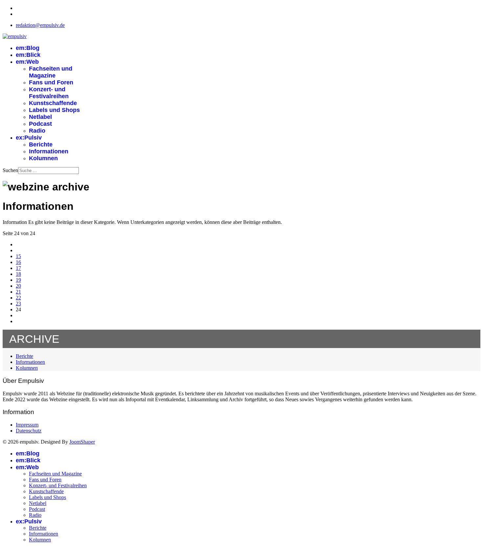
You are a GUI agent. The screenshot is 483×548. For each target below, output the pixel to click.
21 (18, 292)
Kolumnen (43, 158)
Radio (37, 130)
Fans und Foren (51, 82)
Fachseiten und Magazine (50, 72)
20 (18, 286)
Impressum (27, 424)
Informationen (48, 151)
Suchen (10, 170)
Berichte (41, 144)
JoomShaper (82, 442)
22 (18, 297)
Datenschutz (28, 430)
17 (18, 268)
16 (18, 262)
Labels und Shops (54, 110)
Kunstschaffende (53, 103)
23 (18, 303)
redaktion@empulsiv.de (40, 25)
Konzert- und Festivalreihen (49, 92)
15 (18, 256)
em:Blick (28, 55)
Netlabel (40, 117)
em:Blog (27, 48)
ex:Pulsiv (29, 137)
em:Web (27, 61)
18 (18, 274)
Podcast (40, 124)
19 (18, 280)
